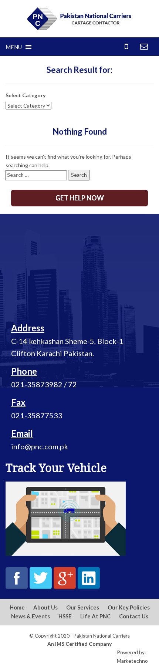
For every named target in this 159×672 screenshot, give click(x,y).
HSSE (65, 616)
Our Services (82, 607)
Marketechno (132, 661)
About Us (45, 607)
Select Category (25, 95)
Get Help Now (79, 198)
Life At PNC (95, 616)
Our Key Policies (129, 607)
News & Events (30, 616)
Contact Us (133, 616)
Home (17, 607)
